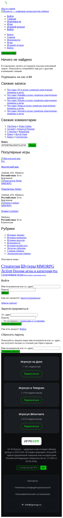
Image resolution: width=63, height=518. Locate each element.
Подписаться (31, 373)
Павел (10, 134)
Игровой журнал (16, 27)
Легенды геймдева (16, 248)
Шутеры (28, 266)
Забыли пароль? (9, 303)
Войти (23, 329)
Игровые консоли (16, 240)
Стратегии (10, 266)
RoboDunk (24, 131)
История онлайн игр (17, 245)
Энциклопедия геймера (19, 253)
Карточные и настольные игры (35, 275)
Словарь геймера (15, 251)
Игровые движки (15, 235)
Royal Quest (21, 134)
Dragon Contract (9, 211)
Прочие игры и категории (32, 271)
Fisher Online (25, 126)
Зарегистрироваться (30, 298)
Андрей (11, 129)
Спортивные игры (12, 274)
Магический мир (10, 167)
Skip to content (8, 8)
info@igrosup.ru (31, 504)
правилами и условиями (32, 321)
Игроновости (14, 21)
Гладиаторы (21, 137)
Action (6, 271)
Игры (10, 24)
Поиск (4, 142)
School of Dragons (26, 129)
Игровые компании (17, 237)
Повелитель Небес (11, 189)
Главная (11, 19)
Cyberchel (12, 131)
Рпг (3, 161)
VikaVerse (12, 126)
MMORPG (6, 183)
